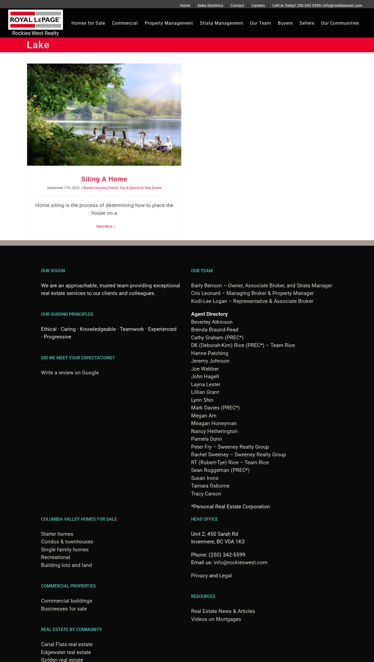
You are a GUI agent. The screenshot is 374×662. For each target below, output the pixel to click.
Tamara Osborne (210, 486)
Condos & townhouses (67, 541)
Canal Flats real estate (67, 644)
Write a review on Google (70, 372)
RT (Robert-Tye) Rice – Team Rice (230, 462)
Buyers (88, 188)
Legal (225, 575)
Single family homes (65, 549)
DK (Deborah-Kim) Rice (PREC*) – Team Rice (243, 345)
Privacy (199, 575)
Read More (104, 226)
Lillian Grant (205, 392)
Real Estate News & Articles (223, 611)
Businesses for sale (64, 609)
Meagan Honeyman (214, 423)
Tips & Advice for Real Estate (140, 188)
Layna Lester (205, 384)
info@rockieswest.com (240, 562)
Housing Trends (106, 188)
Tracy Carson (206, 494)
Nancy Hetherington (214, 431)
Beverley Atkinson (212, 322)
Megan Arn (204, 415)
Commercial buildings (66, 601)
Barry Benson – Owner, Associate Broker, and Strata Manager (261, 285)
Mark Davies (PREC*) (215, 408)
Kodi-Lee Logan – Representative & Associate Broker (252, 301)
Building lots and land (66, 565)
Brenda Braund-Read (214, 329)
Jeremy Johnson (210, 361)
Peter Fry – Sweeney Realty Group (230, 447)
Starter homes (57, 534)
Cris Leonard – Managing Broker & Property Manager (252, 293)
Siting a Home (104, 179)
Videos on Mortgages (216, 619)
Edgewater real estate (66, 652)
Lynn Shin (202, 400)
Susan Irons (204, 478)
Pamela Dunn (206, 439)
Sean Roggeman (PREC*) (220, 470)
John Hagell (205, 376)
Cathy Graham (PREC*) (217, 337)
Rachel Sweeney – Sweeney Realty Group (238, 454)
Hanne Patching (209, 353)
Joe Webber (205, 369)
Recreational (55, 557)
